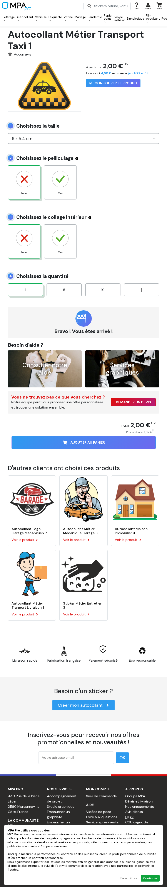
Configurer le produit (116, 83)
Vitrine (68, 17)
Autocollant (25, 17)
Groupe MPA (135, 796)
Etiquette (55, 17)
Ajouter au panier (87, 442)
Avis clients (134, 811)
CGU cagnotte (136, 822)
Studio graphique (60, 806)
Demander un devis (133, 402)
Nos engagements (139, 806)
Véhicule (41, 17)
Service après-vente (102, 822)
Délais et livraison (139, 801)
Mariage (80, 17)
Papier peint (108, 17)
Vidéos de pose (98, 811)
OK (122, 757)
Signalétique (135, 18)
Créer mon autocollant (80, 705)
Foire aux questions (101, 817)
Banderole (95, 17)
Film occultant (153, 17)
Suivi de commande (101, 796)
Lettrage (9, 17)
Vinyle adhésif (119, 18)
